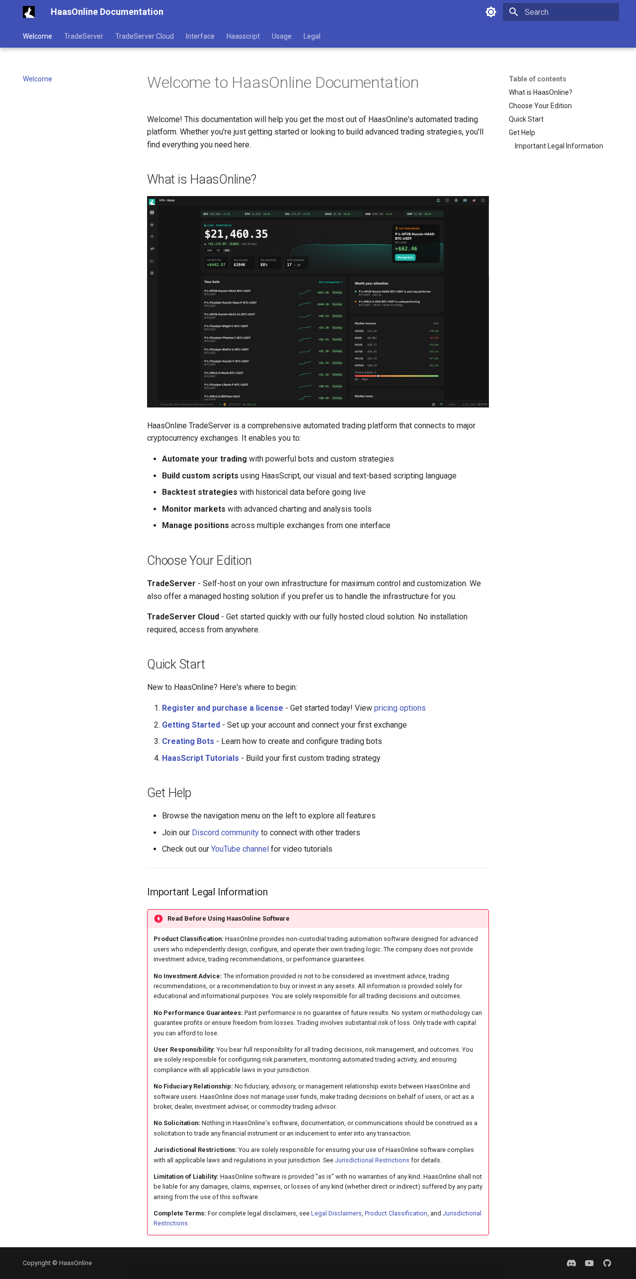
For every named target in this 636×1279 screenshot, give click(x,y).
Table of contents (537, 79)
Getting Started (191, 725)
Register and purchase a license (222, 708)
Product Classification (396, 1213)
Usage (282, 36)
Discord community (225, 832)
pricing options (400, 708)
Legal (312, 36)
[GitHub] (607, 1263)
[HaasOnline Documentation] (29, 12)
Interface (200, 36)
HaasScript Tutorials (200, 758)
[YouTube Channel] (589, 1263)
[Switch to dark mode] (491, 12)
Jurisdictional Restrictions (372, 1160)
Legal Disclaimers (336, 1213)
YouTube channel (240, 849)
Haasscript (243, 36)
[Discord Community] (571, 1263)
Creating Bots (188, 741)
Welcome (37, 36)
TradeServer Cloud (144, 36)
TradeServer (83, 36)
